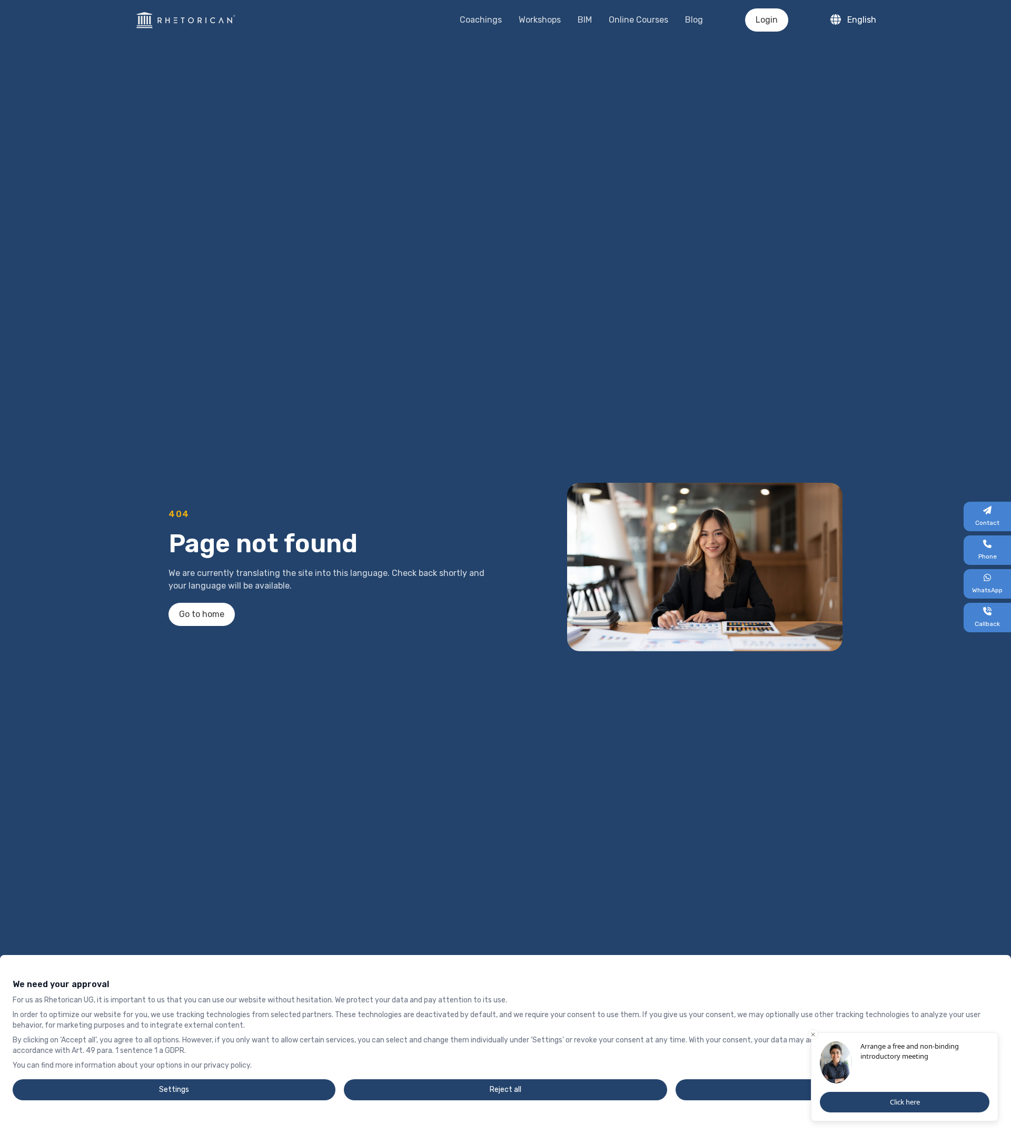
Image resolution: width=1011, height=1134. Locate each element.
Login (767, 20)
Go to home (201, 614)
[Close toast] (813, 1034)
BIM (585, 20)
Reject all (505, 1089)
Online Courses (638, 20)
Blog (694, 20)
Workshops (540, 20)
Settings (174, 1089)
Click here (905, 1102)
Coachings (481, 20)
